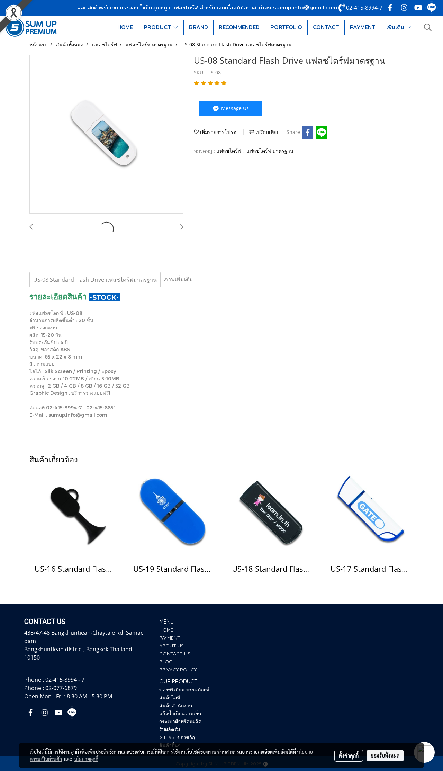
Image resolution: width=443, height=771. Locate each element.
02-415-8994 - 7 (64, 679)
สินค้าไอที (169, 698)
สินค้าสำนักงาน (175, 705)
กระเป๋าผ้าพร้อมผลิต (180, 721)
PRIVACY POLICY (178, 669)
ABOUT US (171, 646)
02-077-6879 (61, 688)
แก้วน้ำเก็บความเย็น (180, 713)
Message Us (234, 108)
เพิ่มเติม (396, 27)
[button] (427, 27)
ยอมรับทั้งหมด (385, 755)
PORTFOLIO (286, 27)
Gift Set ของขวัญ (177, 737)
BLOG (165, 662)
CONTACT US (174, 654)
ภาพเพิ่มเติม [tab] (178, 279)
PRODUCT (158, 27)
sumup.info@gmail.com (305, 7)
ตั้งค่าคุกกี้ (349, 755)
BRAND (198, 27)
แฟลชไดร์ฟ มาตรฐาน (269, 150)
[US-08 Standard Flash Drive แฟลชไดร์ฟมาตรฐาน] (106, 134)
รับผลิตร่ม (169, 729)
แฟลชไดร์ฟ (229, 150)
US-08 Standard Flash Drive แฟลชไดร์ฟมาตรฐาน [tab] (95, 279)
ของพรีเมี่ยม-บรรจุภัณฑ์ (184, 690)
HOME (125, 27)
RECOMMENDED (239, 27)
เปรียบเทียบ (267, 132)
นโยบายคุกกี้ (86, 759)
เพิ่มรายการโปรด (217, 132)
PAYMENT (363, 27)
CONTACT (326, 27)
